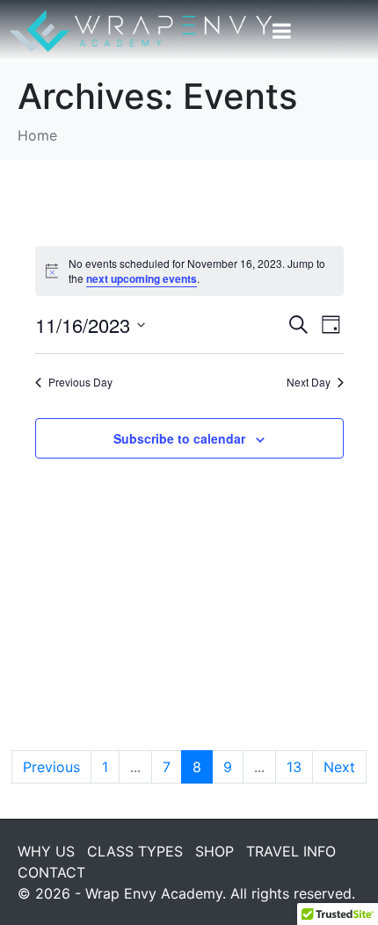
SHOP (214, 851)
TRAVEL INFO (291, 851)
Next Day (309, 382)
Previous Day (80, 382)
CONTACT (51, 872)
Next (339, 767)
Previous (51, 767)
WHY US (46, 851)
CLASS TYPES (135, 851)
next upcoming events (141, 278)
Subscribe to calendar (179, 438)
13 (294, 767)
